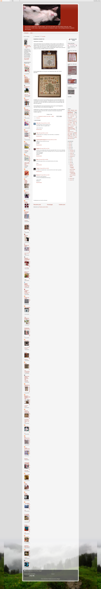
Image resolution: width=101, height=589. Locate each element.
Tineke (37, 168)
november (72, 151)
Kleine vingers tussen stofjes (25, 182)
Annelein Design (26, 131)
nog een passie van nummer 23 (26, 411)
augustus (72, 156)
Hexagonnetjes (70, 118)
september (72, 154)
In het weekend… (29, 70)
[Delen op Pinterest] (61, 116)
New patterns (29, 322)
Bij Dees (26, 458)
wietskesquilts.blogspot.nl (41, 139)
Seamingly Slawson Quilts (26, 212)
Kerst (69, 119)
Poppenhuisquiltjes (71, 128)
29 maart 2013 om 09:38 (43, 159)
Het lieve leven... (26, 236)
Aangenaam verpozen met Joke (28, 46)
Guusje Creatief (26, 202)
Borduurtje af (29, 442)
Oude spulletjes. (73, 174)
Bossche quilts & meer (27, 66)
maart (71, 164)
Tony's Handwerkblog (27, 449)
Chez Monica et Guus (27, 386)
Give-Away (72, 116)
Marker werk (72, 122)
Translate (43, 36)
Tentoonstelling (70, 136)
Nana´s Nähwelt (26, 77)
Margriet (38, 148)
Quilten (74, 129)
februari (71, 178)
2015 (70, 145)
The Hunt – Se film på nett (26, 293)
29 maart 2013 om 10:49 (44, 168)
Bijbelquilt (74, 111)
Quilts (31, 32)
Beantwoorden (39, 129)
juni (70, 159)
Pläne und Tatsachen (26, 381)
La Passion (70, 120)
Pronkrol (69, 129)
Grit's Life (38, 123)
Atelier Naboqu (26, 494)
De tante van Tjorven (27, 87)
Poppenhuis (70, 127)
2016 (70, 144)
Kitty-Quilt (26, 340)
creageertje (26, 224)
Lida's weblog (27, 307)
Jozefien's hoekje (26, 291)
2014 (29, 538)
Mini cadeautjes (29, 518)
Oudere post (62, 204)
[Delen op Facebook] (60, 116)
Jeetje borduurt (26, 143)
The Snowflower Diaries (26, 318)
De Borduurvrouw (27, 438)
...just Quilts (26, 503)
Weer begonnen (27, 546)
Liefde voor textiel (26, 298)
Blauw (29, 563)
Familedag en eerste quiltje (72, 173)
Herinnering (70, 117)
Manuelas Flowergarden (27, 110)
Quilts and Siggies (26, 100)
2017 (70, 142)
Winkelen (71, 165)
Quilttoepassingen (71, 131)
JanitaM (26, 170)
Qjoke (25, 363)
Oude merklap (72, 169)
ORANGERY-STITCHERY (26, 463)
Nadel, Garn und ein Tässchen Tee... (26, 378)
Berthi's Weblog (26, 284)
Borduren (70, 112)
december (72, 150)
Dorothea (26, 561)
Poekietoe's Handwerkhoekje (27, 329)
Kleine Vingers (26, 484)
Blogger (58, 578)
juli (70, 157)
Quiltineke (26, 545)
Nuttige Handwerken (26, 525)
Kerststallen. (74, 119)
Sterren (29, 185)
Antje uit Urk (26, 474)
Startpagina (26, 32)
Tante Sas (26, 426)
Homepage (50, 204)
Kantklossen (75, 118)
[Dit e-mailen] (56, 116)
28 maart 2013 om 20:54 (52, 139)
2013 (70, 148)
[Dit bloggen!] (58, 116)
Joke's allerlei (27, 550)
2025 (29, 204)
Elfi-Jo (25, 352)
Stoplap (74, 135)
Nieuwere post (37, 204)
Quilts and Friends (26, 272)
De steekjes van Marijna (26, 515)
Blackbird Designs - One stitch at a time (27, 397)
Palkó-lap (26, 155)
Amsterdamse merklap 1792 (26, 286)
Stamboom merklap (72, 167)
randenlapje (29, 452)
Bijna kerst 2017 (29, 389)
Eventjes (29, 195)
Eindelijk (29, 300)
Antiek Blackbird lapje (72, 110)
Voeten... (29, 238)
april (71, 162)
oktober (71, 153)
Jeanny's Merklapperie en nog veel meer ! (27, 259)
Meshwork (69, 123)
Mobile (74, 123)
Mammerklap (75, 121)
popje (29, 102)
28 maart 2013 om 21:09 (44, 148)
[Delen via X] (59, 116)
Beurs (70, 111)
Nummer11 (26, 536)
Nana (37, 159)
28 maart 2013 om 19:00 (45, 123)
